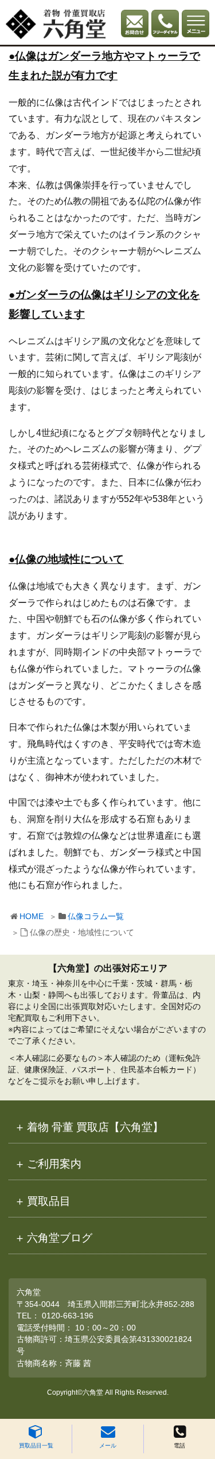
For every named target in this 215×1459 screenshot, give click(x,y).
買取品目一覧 (36, 1445)
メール (107, 1445)
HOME (31, 916)
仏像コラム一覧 (96, 916)
